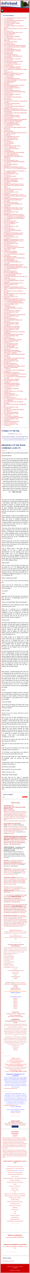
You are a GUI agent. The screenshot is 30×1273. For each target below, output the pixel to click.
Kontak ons (12, 1270)
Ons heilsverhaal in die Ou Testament (15, 1182)
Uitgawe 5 (15, 1004)
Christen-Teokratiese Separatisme (15, 1174)
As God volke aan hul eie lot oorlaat (15, 1166)
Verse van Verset (15, 1176)
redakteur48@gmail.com (15, 989)
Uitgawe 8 (15, 1008)
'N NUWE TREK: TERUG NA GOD (18, 1071)
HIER (12, 844)
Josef (15, 1211)
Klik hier (4, 1150)
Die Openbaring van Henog (15, 1197)
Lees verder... (15, 1126)
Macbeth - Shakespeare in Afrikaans (15, 1201)
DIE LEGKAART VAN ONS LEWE (15, 1016)
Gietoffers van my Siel (15, 1112)
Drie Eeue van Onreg (15, 1215)
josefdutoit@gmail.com (14, 1070)
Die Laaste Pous (15, 1209)
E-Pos (5, 450)
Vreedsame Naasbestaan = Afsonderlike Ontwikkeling (15, 1178)
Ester (15, 1192)
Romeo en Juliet (15, 1190)
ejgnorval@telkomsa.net (9, 810)
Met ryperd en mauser (15, 1203)
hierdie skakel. (11, 833)
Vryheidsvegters (7, 892)
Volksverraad (9, 1170)
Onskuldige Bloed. (16, 902)
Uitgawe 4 (15, 1002)
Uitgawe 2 (15, 999)
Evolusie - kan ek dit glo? (15, 1186)
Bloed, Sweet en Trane (18, 926)
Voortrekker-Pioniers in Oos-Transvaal (15, 1221)
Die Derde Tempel (15, 1199)
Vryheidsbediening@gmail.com (17, 970)
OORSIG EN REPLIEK (15, 992)
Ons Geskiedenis (15, 1217)
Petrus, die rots (15, 1188)
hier (25, 821)
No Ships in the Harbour (15, 1180)
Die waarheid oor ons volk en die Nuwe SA (15, 1168)
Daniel (15, 1184)
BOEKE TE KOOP (15, 1121)
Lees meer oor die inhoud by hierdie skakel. (15, 873)
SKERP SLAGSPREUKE (18, 1237)
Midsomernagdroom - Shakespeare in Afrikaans (15, 1195)
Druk (2, 450)
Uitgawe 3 (15, 1001)
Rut (15, 1213)
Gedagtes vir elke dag (18, 433)
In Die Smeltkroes (22, 912)
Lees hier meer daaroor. (11, 884)
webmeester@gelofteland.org (15, 936)
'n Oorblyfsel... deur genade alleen (15, 1172)
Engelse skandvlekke (15, 1219)
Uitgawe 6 (15, 1005)
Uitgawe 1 (15, 998)
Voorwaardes (17, 1270)
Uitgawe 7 (15, 1006)
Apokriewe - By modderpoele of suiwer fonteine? (15, 1194)
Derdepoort (15, 1207)
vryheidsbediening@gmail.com (10, 1088)
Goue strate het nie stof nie (15, 1205)
